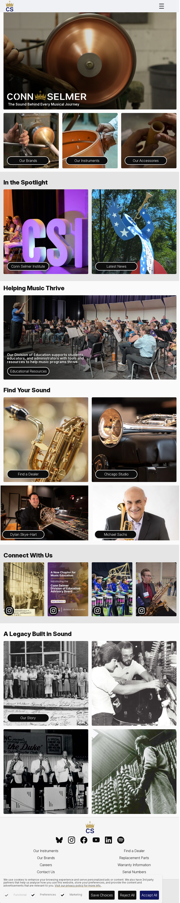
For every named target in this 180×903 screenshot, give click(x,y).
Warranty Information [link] (134, 865)
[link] (59, 840)
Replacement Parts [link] (134, 858)
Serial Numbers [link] (134, 872)
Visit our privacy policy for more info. (78, 885)
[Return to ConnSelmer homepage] (10, 6)
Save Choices (102, 895)
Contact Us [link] (46, 872)
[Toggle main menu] (161, 6)
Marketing (76, 894)
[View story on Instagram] (24, 589)
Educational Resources (28, 371)
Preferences (48, 894)
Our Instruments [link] (45, 851)
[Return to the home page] (90, 827)
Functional (20, 894)
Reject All (127, 895)
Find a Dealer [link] (134, 851)
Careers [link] (46, 865)
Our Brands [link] (46, 858)
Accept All (149, 895)
